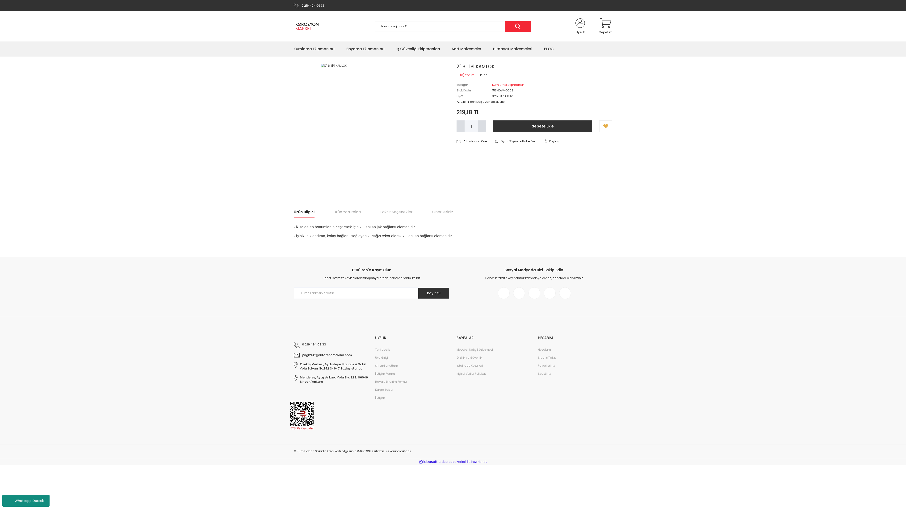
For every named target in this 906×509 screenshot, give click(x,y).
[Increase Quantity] (482, 126)
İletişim (380, 398)
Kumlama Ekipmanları (508, 85)
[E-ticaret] (452, 462)
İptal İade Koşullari (470, 366)
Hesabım (544, 350)
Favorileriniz (546, 366)
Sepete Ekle (543, 126)
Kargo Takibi (384, 390)
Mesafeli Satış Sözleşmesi (475, 350)
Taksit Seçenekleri (396, 212)
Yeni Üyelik (382, 350)
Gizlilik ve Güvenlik (469, 358)
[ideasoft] (428, 462)
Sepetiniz (544, 374)
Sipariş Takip (547, 358)
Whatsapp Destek (29, 500)
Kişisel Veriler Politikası (472, 374)
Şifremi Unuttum (386, 366)
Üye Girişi (381, 358)
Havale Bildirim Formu (391, 382)
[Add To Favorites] (605, 126)
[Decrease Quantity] (461, 126)
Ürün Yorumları (347, 212)
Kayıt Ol (433, 293)
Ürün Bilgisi (304, 212)
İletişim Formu (385, 374)
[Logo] (307, 26)
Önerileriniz (442, 212)
